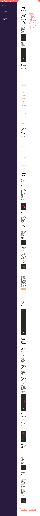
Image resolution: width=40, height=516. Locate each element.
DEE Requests (5, 18)
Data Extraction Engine (5, 8)
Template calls (32, 15)
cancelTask (23, 118)
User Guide (4, 14)
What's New (4, 5)
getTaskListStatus (24, 113)
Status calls (32, 19)
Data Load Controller (5, 22)
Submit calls (32, 14)
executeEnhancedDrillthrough (26, 153)
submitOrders (24, 89)
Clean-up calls (32, 16)
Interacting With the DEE (6, 15)
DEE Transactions (4, 11)
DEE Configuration (5, 10)
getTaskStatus (24, 108)
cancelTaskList (24, 123)
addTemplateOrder (25, 95)
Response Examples (32, 13)
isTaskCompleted (24, 103)
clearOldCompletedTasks (26, 101)
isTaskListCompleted (25, 105)
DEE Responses (5, 19)
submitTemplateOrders (25, 92)
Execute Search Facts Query (34, 24)
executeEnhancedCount (25, 168)
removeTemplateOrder (25, 98)
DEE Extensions (32, 509)
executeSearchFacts (25, 149)
